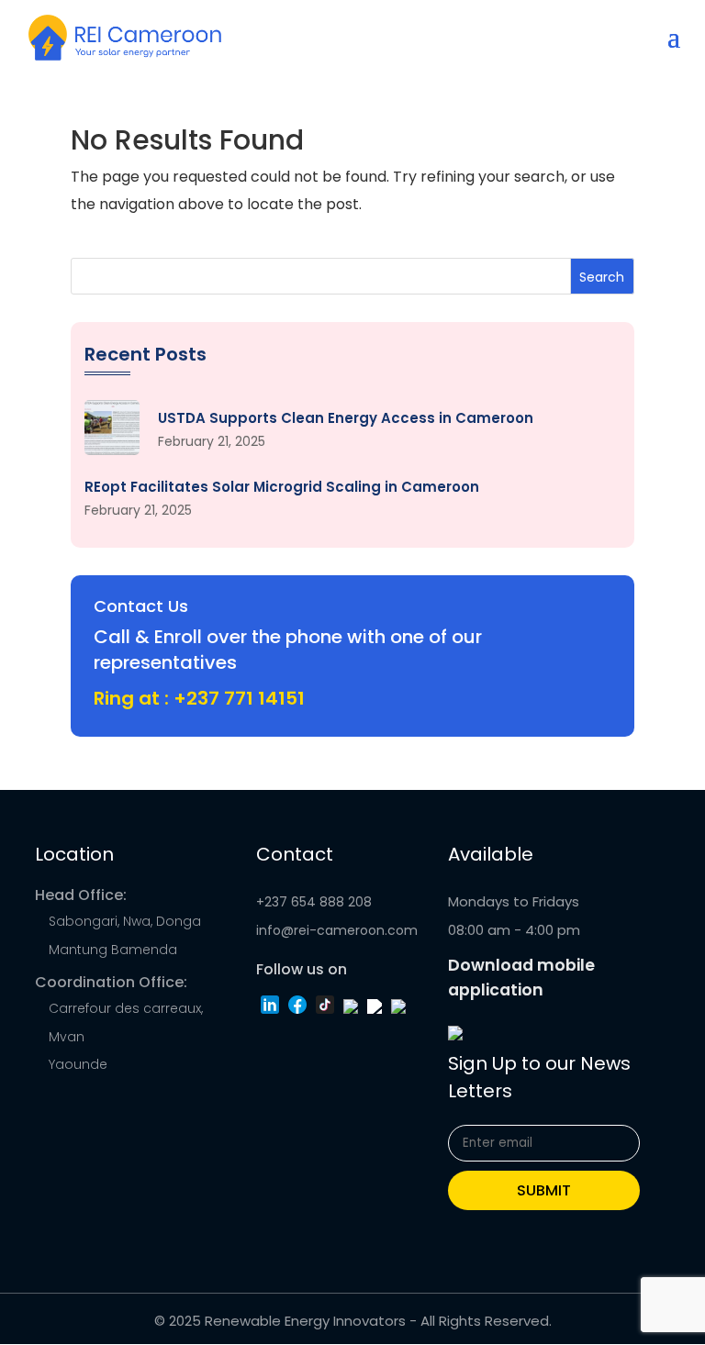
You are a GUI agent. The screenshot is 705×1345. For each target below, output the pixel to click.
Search (601, 277)
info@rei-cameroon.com (337, 930)
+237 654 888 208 (314, 902)
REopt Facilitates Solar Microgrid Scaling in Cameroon (281, 487)
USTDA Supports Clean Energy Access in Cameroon (345, 418)
